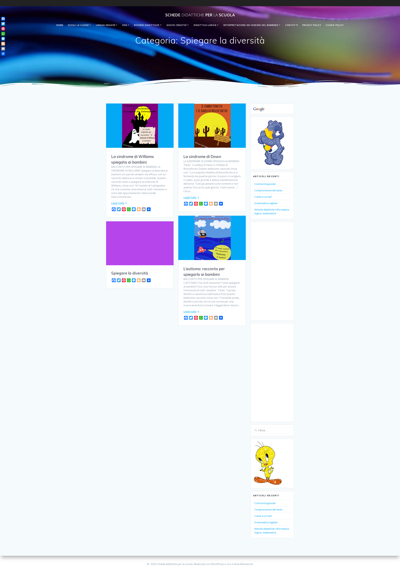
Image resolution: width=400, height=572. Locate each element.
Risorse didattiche (147, 25)
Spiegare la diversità (129, 273)
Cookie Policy (335, 25)
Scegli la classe (78, 25)
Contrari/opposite (265, 184)
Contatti (291, 25)
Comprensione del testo (268, 190)
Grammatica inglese (266, 203)
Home (59, 25)
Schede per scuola (200, 15)
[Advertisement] (272, 271)
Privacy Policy (311, 25)
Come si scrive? (263, 197)
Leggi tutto (117, 203)
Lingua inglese (105, 25)
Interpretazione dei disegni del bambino (250, 25)
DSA (124, 25)
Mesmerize (246, 564)
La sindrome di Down (202, 156)
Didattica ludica (205, 25)
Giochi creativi (177, 25)
